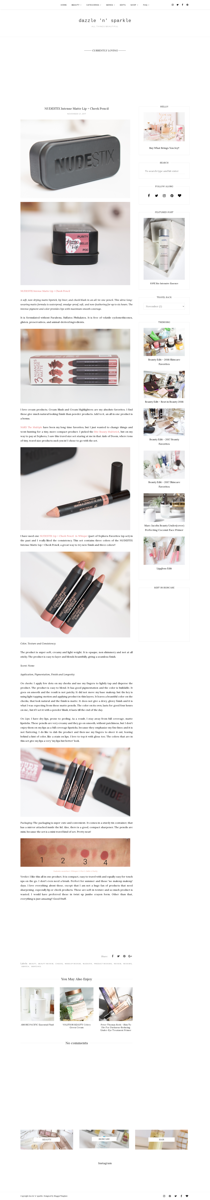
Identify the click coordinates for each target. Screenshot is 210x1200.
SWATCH (25, 966)
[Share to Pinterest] (124, 956)
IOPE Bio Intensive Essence (164, 283)
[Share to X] (118, 956)
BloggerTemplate (60, 1196)
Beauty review (45, 964)
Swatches (36, 966)
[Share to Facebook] (112, 956)
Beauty (32, 964)
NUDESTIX (87, 964)
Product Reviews (103, 964)
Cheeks (59, 964)
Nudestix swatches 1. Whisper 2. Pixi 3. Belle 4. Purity (75, 871)
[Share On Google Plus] (130, 956)
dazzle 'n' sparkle (105, 20)
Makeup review (73, 964)
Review (117, 964)
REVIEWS (127, 964)
